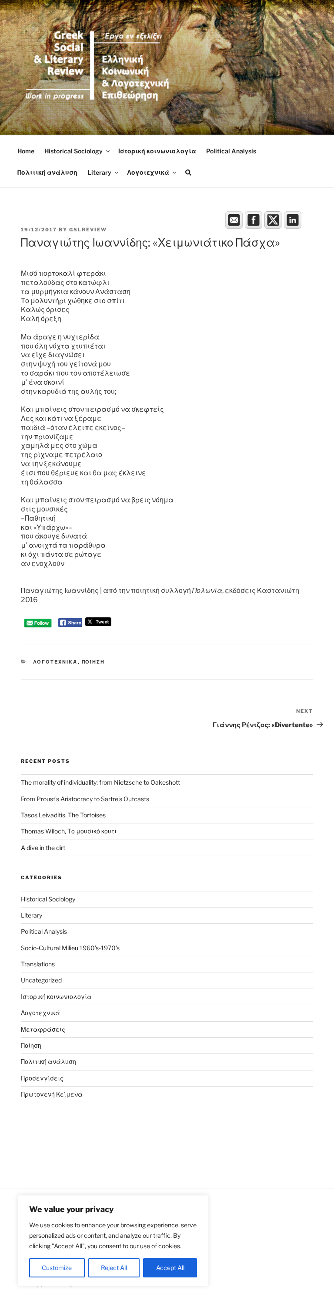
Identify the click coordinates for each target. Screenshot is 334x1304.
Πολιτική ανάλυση (47, 172)
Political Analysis (231, 151)
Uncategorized (41, 980)
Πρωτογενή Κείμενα (52, 1094)
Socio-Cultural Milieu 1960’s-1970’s (70, 948)
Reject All (114, 1267)
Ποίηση (93, 662)
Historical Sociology (73, 151)
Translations (38, 964)
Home (25, 151)
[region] (113, 1241)
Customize (57, 1267)
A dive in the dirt (43, 847)
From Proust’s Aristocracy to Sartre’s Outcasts (85, 799)
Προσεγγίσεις (42, 1078)
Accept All (170, 1267)
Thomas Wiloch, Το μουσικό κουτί (69, 831)
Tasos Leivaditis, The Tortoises (63, 815)
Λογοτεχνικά (148, 172)
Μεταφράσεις (43, 1029)
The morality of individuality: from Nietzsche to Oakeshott (100, 782)
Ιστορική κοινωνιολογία (157, 151)
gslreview (88, 230)
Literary (99, 172)
